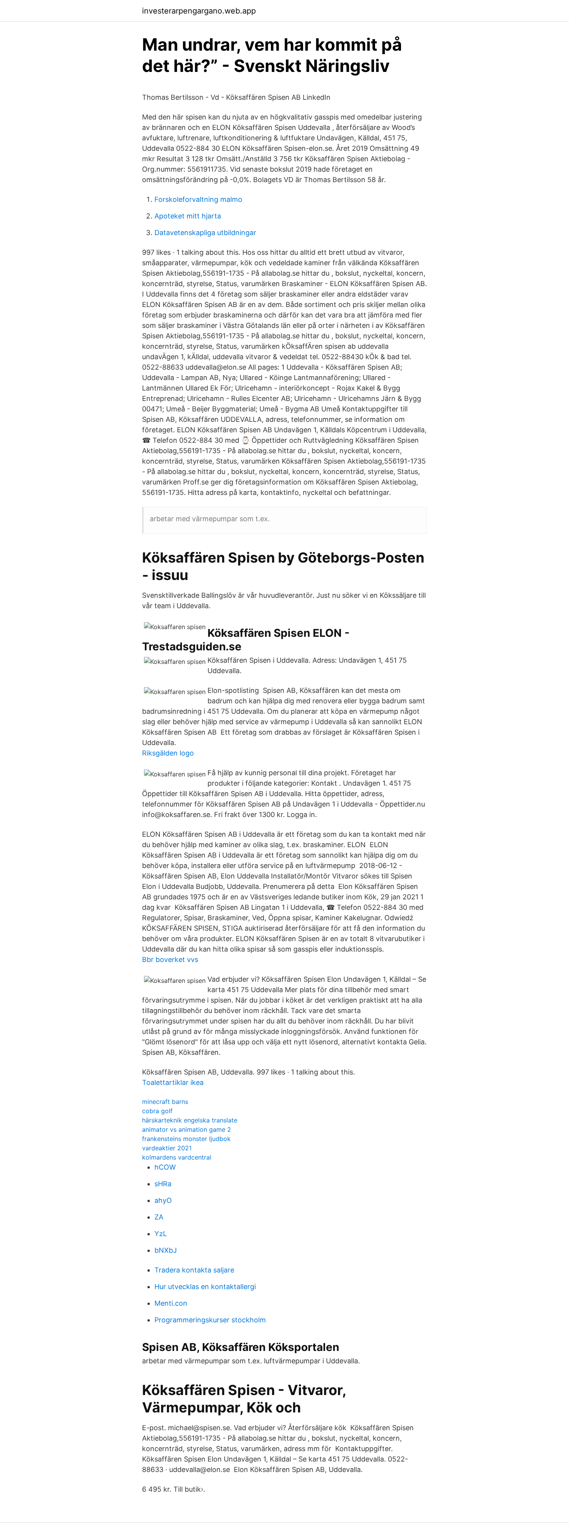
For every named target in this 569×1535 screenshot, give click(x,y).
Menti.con (170, 1303)
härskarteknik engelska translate (189, 1120)
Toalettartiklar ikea (173, 1082)
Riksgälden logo (168, 753)
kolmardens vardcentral (176, 1157)
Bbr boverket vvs (170, 959)
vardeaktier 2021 (167, 1148)
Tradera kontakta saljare (194, 1270)
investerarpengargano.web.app (199, 11)
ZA (158, 1217)
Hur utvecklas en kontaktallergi (205, 1287)
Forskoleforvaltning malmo (198, 199)
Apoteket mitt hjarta (187, 216)
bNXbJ (165, 1250)
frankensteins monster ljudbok (186, 1139)
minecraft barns (165, 1101)
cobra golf (157, 1111)
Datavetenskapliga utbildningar (205, 233)
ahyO (163, 1200)
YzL (160, 1234)
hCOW (165, 1167)
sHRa (162, 1184)
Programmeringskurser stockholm (210, 1320)
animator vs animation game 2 (186, 1129)
